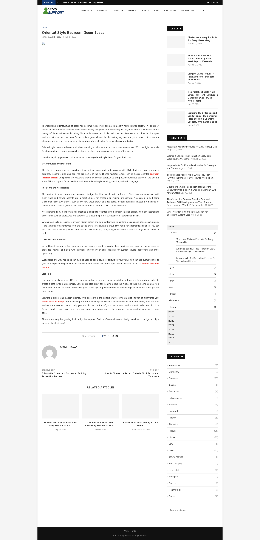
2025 (171, 312)
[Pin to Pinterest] (113, 336)
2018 (171, 338)
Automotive (86, 10)
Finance (132, 10)
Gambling (193, 424)
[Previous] (58, 2)
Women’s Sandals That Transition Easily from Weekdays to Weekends (200, 58)
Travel (202, 10)
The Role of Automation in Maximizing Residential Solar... (101, 424)
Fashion (193, 404)
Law (193, 444)
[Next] (61, 2)
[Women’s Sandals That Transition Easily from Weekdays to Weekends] (176, 60)
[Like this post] (105, 336)
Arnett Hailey (55, 37)
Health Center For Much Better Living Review (83, 2)
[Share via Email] (117, 336)
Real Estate (170, 10)
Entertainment (193, 398)
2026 (171, 227)
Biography (193, 371)
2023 (171, 320)
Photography (193, 463)
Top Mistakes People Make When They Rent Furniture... (60, 424)
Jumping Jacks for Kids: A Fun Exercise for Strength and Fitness (201, 76)
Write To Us (212, 2)
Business (102, 10)
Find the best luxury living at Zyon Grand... (140, 424)
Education (118, 10)
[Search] (216, 11)
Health (145, 10)
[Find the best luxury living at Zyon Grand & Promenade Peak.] (140, 406)
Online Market (193, 457)
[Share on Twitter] (110, 336)
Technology (187, 10)
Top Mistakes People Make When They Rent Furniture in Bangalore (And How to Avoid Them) (203, 96)
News (193, 450)
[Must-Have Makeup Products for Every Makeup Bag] (176, 42)
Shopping (193, 476)
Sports (193, 483)
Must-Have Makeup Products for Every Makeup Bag (202, 39)
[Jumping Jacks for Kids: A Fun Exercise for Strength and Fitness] (176, 78)
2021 (171, 329)
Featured (193, 411)
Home (156, 10)
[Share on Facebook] (107, 336)
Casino (193, 385)
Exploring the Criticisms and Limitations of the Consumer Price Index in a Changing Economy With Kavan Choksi (202, 117)
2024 (171, 316)
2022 (171, 325)
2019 (171, 334)
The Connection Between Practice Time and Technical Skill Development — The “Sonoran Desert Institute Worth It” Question (189, 202)
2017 (171, 342)
